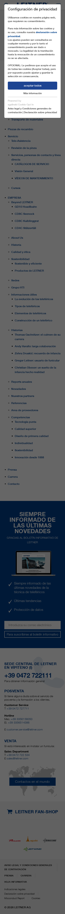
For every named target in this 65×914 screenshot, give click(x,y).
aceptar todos (32, 85)
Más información (32, 93)
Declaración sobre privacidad (40, 112)
